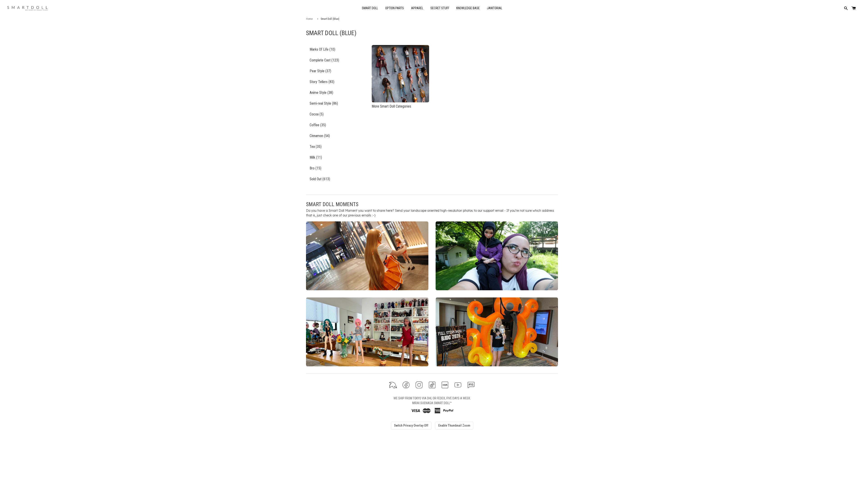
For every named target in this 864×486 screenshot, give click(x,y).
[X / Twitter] (393, 385)
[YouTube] (458, 385)
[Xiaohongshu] (445, 385)
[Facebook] (406, 385)
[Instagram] (419, 385)
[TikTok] (432, 385)
